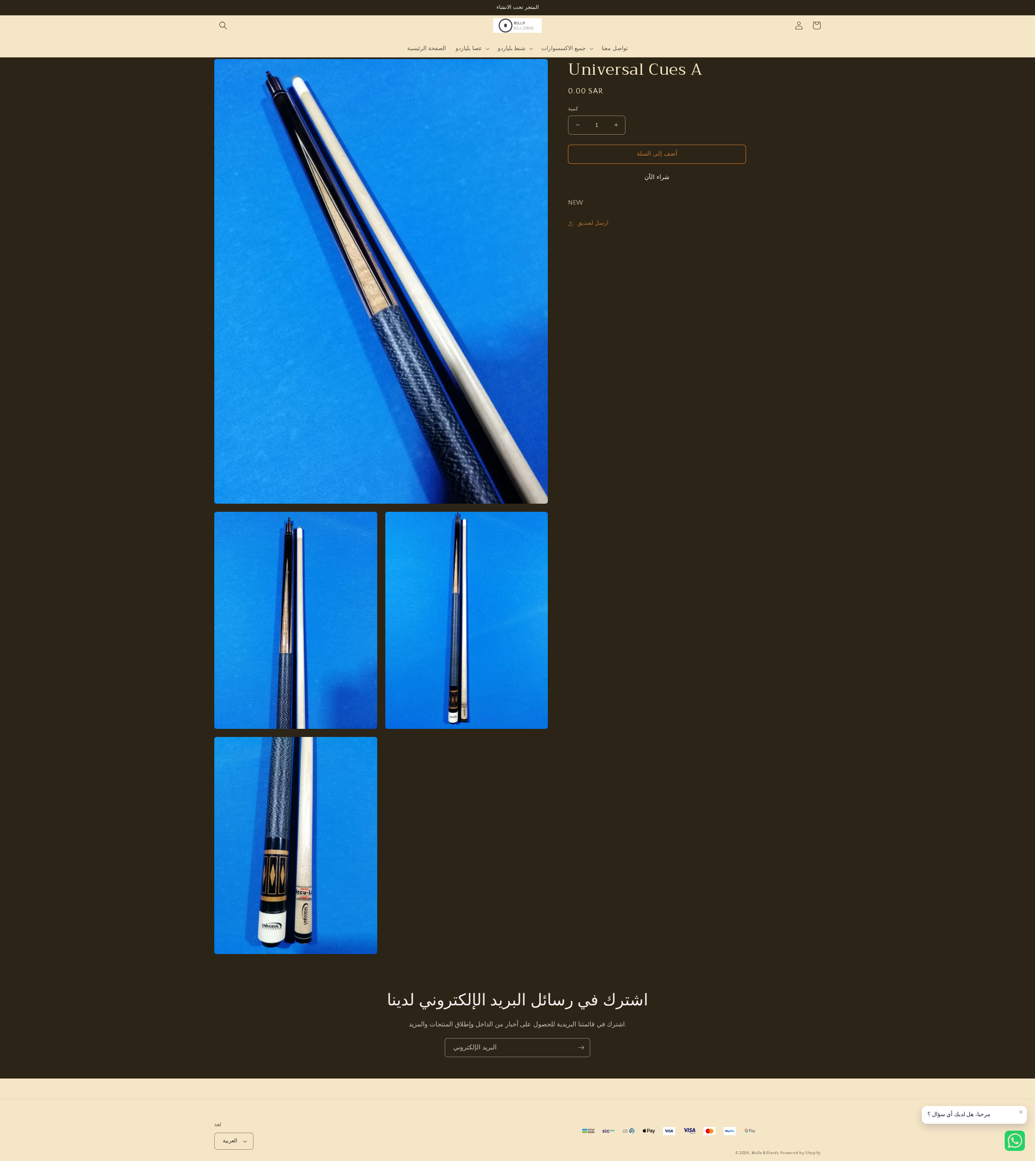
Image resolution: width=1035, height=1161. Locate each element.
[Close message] (1020, 1112)
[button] (223, 25)
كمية (573, 109)
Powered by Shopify (800, 1153)
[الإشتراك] (581, 1047)
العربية (230, 1141)
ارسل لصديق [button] (592, 223)
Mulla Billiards (765, 1153)
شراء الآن (657, 177)
